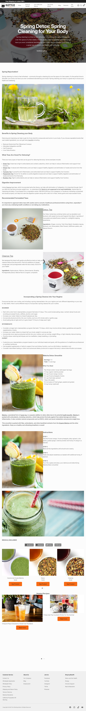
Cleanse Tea (7, 256)
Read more (22, 627)
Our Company (27, 678)
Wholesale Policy (7, 683)
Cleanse (8, 187)
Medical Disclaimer (8, 695)
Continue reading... (43, 51)
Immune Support (69, 683)
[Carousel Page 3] (44, 658)
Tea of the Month (50, 5)
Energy (67, 681)
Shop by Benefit (27, 5)
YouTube (46, 681)
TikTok (46, 686)
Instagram (47, 683)
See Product (15, 584)
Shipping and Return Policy (10, 689)
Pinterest (46, 689)
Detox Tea (47, 209)
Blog (59, 5)
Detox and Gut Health (71, 678)
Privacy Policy (6, 686)
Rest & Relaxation (70, 686)
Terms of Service (7, 692)
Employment (27, 683)
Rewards (65, 5)
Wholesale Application (9, 681)
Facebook (47, 678)
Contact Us (6, 678)
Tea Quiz (72, 5)
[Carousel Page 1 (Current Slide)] (41, 658)
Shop (19, 5)
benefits (30, 140)
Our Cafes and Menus (38, 5)
